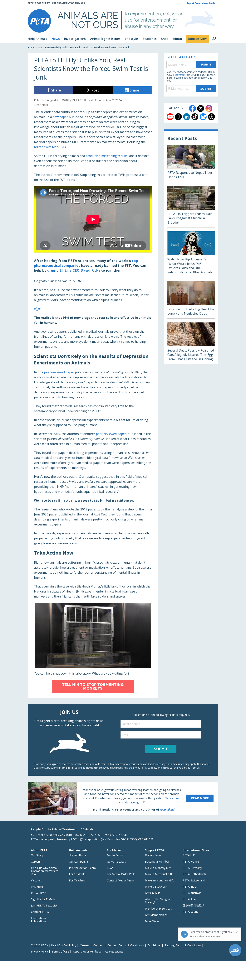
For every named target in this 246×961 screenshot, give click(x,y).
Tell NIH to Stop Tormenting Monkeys (93, 686)
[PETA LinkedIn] (186, 116)
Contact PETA (40, 912)
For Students (77, 874)
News (40, 47)
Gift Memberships (156, 915)
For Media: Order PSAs (121, 874)
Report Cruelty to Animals (201, 3)
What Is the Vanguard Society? (159, 900)
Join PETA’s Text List (44, 905)
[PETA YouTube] (170, 116)
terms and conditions (143, 764)
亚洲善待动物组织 (193, 905)
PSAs (110, 868)
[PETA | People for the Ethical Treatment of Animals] (39, 21)
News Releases (116, 861)
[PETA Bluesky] (203, 116)
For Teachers (77, 880)
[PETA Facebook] (192, 108)
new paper (60, 117)
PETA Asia (189, 899)
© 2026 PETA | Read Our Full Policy (53, 945)
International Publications (39, 919)
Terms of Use (60, 951)
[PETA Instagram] (208, 108)
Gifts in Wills (152, 893)
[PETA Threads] (211, 116)
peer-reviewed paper (59, 372)
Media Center (115, 855)
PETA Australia (192, 893)
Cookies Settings (114, 951)
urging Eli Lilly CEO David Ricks (73, 270)
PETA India (190, 886)
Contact (98, 945)
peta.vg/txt (178, 74)
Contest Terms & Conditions (125, 945)
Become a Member (157, 861)
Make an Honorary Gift (159, 880)
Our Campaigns (79, 861)
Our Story (37, 855)
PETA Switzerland (194, 880)
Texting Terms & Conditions (183, 945)
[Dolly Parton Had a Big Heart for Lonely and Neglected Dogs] (191, 299)
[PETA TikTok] (194, 116)
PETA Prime (38, 893)
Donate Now (153, 855)
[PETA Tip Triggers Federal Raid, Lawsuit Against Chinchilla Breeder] (191, 206)
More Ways (152, 921)
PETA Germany (192, 868)
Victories (36, 880)
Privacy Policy (39, 951)
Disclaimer (154, 945)
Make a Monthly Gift (158, 868)
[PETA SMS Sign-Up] (178, 116)
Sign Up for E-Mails (43, 899)
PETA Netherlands (194, 874)
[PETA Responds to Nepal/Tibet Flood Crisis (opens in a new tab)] (191, 163)
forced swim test (46, 147)
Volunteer (37, 887)
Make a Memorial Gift (158, 874)
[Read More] (123, 798)
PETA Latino (191, 911)
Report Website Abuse (87, 951)
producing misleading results (107, 156)
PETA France (191, 861)
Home (31, 47)
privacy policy (149, 767)
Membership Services (158, 908)
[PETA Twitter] (200, 108)
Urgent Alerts (77, 855)
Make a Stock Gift (156, 886)
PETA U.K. (189, 855)
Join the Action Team (82, 868)
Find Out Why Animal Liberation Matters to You (44, 871)
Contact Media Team (120, 880)
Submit (206, 64)
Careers (36, 861)
